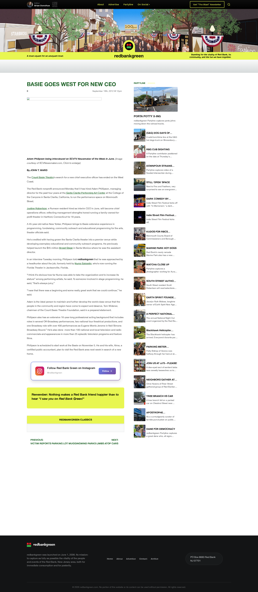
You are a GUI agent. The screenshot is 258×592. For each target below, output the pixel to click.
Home (110, 558)
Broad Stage (66, 247)
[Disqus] (75, 489)
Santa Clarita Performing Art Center (85, 192)
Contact (143, 558)
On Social (143, 4)
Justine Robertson (37, 208)
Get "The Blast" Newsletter (207, 4)
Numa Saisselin (83, 263)
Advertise (113, 4)
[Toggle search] (229, 4)
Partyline (128, 4)
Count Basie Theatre (43, 177)
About (100, 4)
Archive (154, 558)
